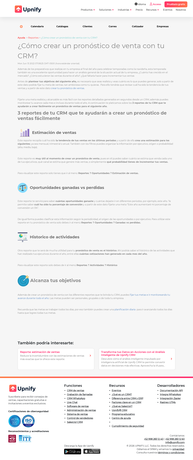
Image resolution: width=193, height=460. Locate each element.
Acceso (157, 4)
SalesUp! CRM (75, 422)
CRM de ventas (75, 390)
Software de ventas (78, 406)
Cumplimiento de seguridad (128, 426)
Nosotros (181, 9)
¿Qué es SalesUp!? (122, 406)
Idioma (142, 4)
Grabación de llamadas (80, 394)
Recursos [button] (151, 9)
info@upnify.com (175, 442)
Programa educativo (123, 414)
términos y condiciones (171, 452)
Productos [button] (87, 9)
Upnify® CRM (119, 410)
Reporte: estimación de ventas (40, 352)
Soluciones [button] (105, 9)
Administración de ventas (81, 410)
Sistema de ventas (77, 414)
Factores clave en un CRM (126, 402)
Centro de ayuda (121, 418)
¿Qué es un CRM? (122, 394)
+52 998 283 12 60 (175, 439)
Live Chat (72, 402)
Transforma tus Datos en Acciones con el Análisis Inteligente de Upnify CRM (133, 354)
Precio (139, 9)
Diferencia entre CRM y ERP (127, 398)
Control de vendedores (80, 418)
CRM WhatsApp (76, 398)
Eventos (167, 9)
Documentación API (171, 390)
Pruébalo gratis (176, 4)
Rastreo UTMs (168, 402)
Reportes (33, 37)
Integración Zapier (170, 398)
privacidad (178, 449)
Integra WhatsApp (170, 394)
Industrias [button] (123, 9)
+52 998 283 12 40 (153, 439)
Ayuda (22, 37)
